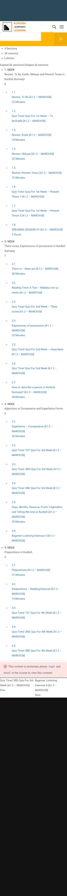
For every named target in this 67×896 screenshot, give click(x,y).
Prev (2, 690)
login (52, 666)
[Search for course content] (2, 44)
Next (38, 695)
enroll (7, 672)
